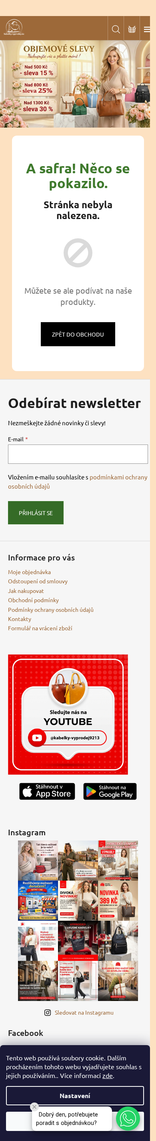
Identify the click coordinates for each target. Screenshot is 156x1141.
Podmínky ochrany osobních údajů (51, 609)
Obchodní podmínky (33, 599)
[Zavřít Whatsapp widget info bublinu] (34, 1106)
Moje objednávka (29, 571)
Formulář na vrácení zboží (40, 627)
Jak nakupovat (26, 590)
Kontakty (19, 618)
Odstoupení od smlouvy (38, 581)
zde (107, 1075)
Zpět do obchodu (78, 334)
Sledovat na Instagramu (84, 1012)
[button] (128, 1118)
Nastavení (75, 1095)
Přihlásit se (36, 512)
